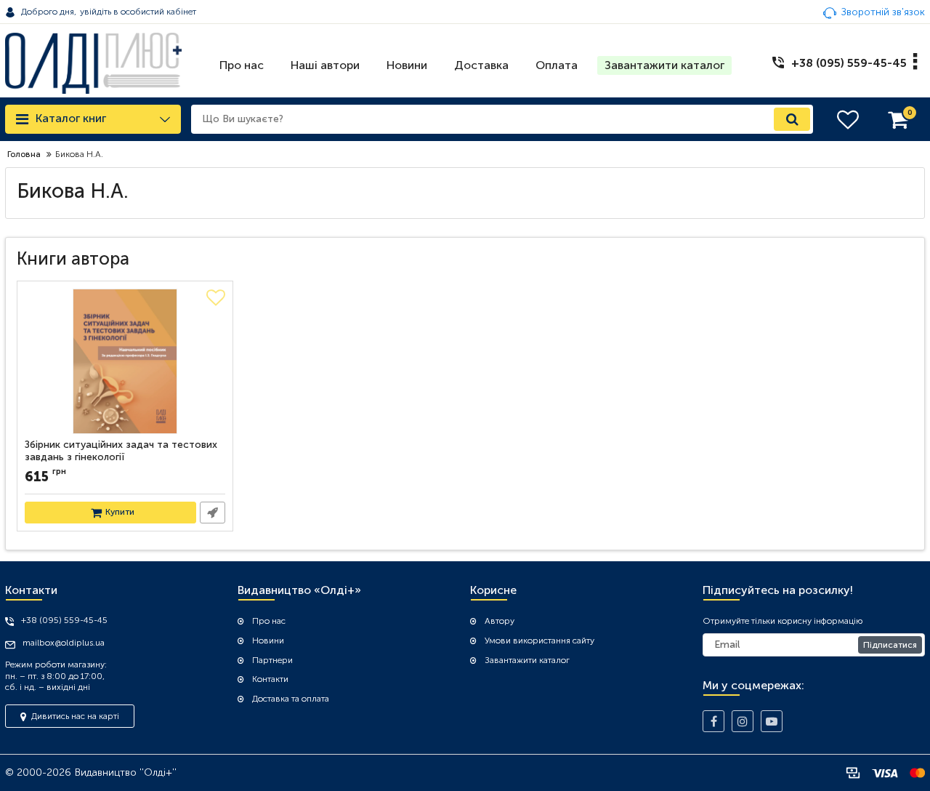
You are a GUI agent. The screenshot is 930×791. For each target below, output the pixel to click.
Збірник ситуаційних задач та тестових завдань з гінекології (121, 451)
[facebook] (713, 721)
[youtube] (772, 721)
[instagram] (742, 721)
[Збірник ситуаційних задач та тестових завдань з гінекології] (125, 361)
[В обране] (215, 298)
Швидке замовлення (212, 512)
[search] (792, 119)
